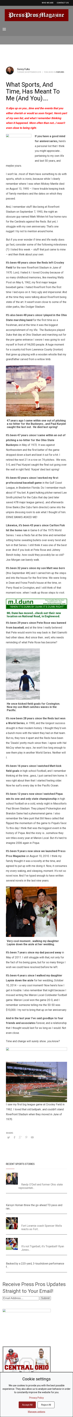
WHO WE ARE (47, 3)
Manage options (36, 1411)
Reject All (46, 1404)
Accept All (27, 1404)
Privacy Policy (36, 1397)
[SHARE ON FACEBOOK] (14, 1137)
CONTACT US (63, 3)
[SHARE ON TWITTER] (8, 1137)
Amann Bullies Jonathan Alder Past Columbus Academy (36, 1259)
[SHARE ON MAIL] (32, 1137)
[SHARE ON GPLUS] (20, 1137)
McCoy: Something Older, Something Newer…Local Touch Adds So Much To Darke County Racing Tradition (41, 1177)
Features (60, 72)
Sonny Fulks (23, 69)
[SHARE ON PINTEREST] (26, 1137)
